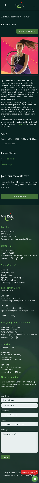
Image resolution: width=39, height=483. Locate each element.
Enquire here (21, 124)
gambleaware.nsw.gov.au (14, 475)
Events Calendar (27, 31)
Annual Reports (7, 272)
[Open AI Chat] (35, 479)
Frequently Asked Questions (13, 282)
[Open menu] (34, 5)
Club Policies (6, 275)
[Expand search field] (4, 5)
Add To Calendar (11, 144)
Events (4, 17)
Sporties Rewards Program (12, 277)
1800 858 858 (30, 475)
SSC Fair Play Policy (9, 280)
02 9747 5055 (9, 250)
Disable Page (6, 164)
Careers (4, 270)
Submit (5, 457)
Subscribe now (19, 196)
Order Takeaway (8, 315)
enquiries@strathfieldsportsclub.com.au (20, 255)
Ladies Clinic (9, 159)
